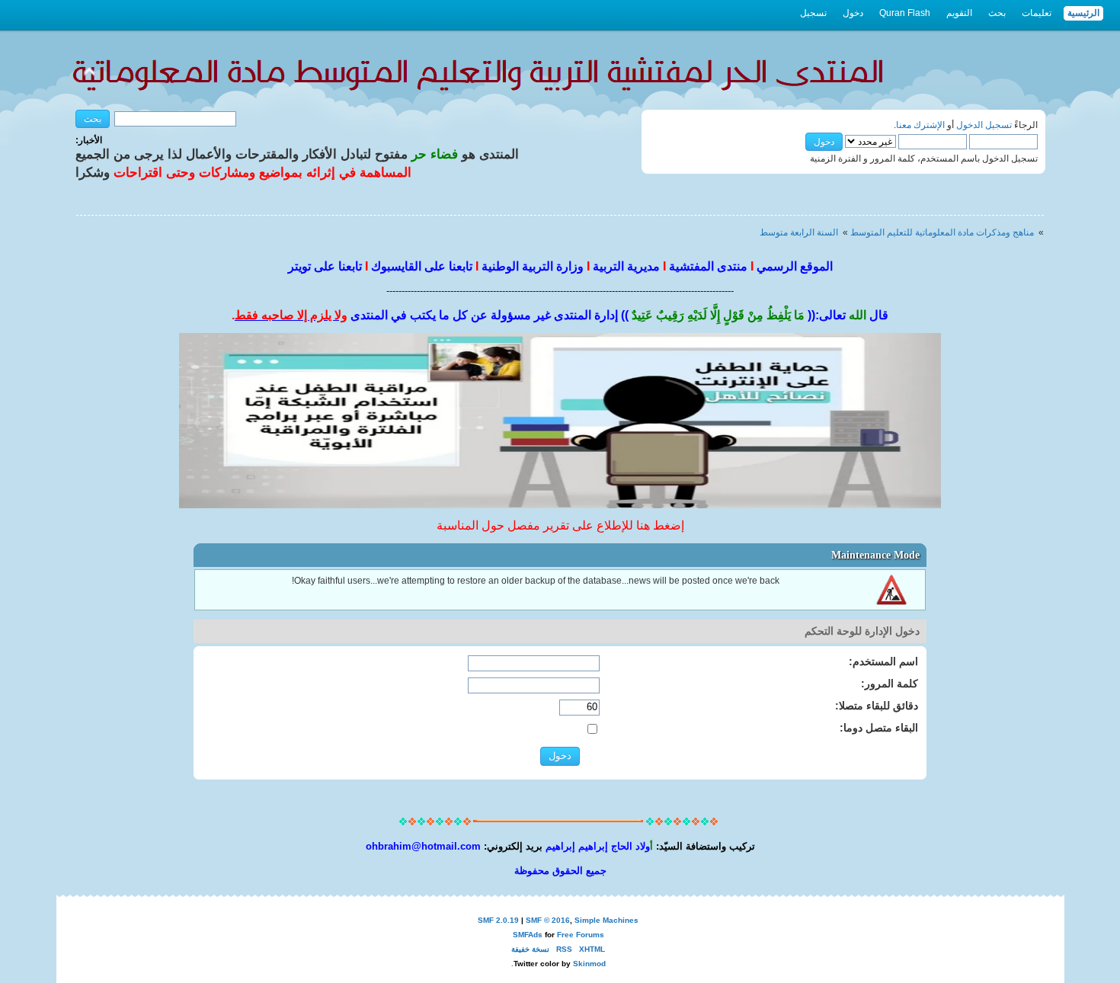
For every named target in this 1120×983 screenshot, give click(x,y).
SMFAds (527, 934)
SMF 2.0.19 (498, 920)
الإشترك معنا (920, 125)
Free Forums (580, 934)
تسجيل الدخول (984, 125)
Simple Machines (606, 920)
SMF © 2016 (548, 920)
